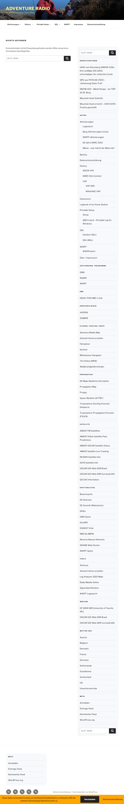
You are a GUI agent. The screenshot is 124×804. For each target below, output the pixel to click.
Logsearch (88, 126)
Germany (84, 660)
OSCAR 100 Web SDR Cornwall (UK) (97, 474)
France (83, 654)
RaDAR (83, 278)
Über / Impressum (88, 258)
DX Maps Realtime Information (94, 381)
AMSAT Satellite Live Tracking (94, 451)
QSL (56, 24)
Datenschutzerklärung (96, 24)
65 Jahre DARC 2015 (93, 142)
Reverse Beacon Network (92, 539)
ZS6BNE (84, 318)
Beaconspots (86, 494)
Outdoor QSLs (90, 234)
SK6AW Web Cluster (90, 545)
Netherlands (86, 666)
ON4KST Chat (86, 528)
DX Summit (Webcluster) (92, 505)
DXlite (83, 511)
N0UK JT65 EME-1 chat (91, 298)
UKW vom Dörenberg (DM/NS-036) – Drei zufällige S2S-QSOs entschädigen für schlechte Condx (97, 70)
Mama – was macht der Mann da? (98, 148)
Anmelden (85, 703)
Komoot (83, 349)
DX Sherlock (86, 500)
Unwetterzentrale (88, 688)
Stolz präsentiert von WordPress (84, 792)
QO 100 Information (89, 479)
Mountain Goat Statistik (91, 98)
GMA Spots (85, 517)
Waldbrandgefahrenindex (92, 366)
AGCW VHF (88, 170)
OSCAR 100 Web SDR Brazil (93, 468)
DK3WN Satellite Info (90, 457)
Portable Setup (43, 24)
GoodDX (84, 522)
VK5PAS (84, 312)
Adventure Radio (28, 8)
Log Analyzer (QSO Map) (91, 576)
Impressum (78, 24)
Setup (86, 215)
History (28, 24)
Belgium (84, 643)
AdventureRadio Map (90, 332)
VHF (85, 181)
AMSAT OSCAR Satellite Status (95, 445)
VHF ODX (90, 186)
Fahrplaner (85, 344)
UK (81, 683)
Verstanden (89, 799)
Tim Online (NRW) (88, 361)
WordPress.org (87, 720)
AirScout (84, 565)
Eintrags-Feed (86, 708)
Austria (83, 637)
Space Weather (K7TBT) (91, 398)
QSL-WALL (88, 240)
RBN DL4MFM (87, 534)
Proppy (83, 392)
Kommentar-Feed (88, 714)
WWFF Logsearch (88, 593)
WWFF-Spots (86, 551)
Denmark (84, 648)
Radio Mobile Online (89, 582)
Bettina (83, 155)
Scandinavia (85, 671)
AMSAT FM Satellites (90, 431)
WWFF (67, 24)
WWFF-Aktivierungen (93, 137)
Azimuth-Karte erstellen (91, 338)
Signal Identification (89, 588)
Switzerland (85, 677)
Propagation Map (88, 387)
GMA (82, 272)
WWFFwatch (89, 251)
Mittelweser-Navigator (91, 355)
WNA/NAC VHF (93, 191)
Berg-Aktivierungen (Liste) (95, 132)
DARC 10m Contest (92, 176)
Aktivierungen (13, 24)
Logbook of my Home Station (94, 204)
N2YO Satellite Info (89, 463)
